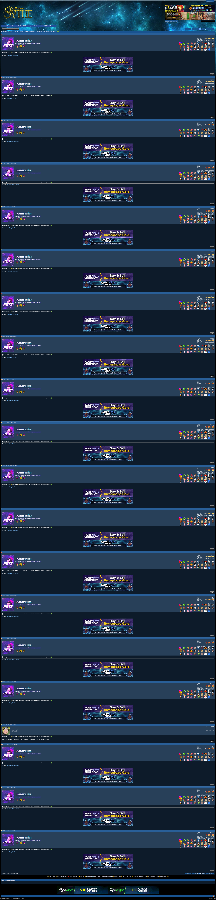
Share (212, 74)
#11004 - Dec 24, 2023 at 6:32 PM (9, 163)
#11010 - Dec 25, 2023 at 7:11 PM (9, 422)
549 (195, 28)
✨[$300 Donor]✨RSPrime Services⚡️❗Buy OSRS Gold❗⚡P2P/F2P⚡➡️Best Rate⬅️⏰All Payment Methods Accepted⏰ (80, 876)
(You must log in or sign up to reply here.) (10, 873)
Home (208, 895)
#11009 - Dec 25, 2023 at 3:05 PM (9, 379)
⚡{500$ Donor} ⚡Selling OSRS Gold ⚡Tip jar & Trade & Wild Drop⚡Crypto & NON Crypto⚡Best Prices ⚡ (140, 876)
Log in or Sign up (210, 1)
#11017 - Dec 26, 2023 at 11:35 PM (9, 724)
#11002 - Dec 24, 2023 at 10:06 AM (9, 77)
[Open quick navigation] (214, 25)
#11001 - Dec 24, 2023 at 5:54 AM (9, 34)
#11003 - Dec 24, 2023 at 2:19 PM (9, 120)
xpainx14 (14, 730)
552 (203, 28)
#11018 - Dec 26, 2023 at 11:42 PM (9, 744)
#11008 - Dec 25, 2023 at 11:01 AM (9, 336)
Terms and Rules (212, 898)
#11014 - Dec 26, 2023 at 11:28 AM (9, 595)
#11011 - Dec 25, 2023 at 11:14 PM (9, 465)
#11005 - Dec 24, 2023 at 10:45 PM (9, 206)
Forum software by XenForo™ (12, 898)
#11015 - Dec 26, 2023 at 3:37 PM (9, 638)
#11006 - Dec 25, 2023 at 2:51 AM (9, 249)
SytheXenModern (5, 895)
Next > (212, 28)
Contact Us (201, 895)
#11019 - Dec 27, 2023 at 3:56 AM (9, 787)
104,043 (212, 37)
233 (213, 727)
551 (200, 28)
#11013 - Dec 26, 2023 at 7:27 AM (9, 552)
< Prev (187, 28)
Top (211, 895)
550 (198, 28)
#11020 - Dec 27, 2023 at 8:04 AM (9, 830)
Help (205, 895)
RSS (213, 896)
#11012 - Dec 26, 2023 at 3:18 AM (9, 508)
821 (209, 28)
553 (205, 28)
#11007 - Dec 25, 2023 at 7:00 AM (9, 293)
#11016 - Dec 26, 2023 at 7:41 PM (9, 681)
